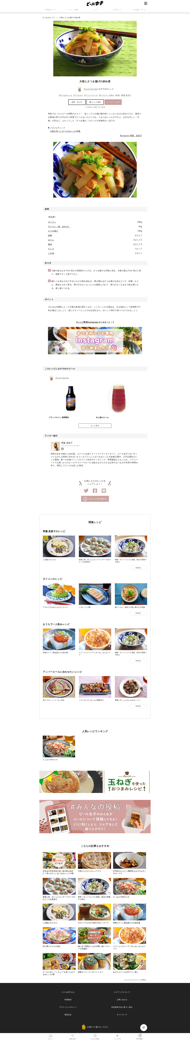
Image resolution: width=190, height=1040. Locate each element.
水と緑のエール (102, 417)
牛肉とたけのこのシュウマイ (89, 871)
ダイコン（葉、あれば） (59, 226)
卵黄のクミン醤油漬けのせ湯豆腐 (55, 653)
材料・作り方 (77, 102)
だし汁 (51, 249)
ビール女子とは (68, 992)
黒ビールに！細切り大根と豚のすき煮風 (130, 607)
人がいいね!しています (95, 107)
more (138, 568)
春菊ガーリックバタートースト (90, 972)
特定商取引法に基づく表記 (121, 1007)
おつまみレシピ (49, 18)
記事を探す (73, 1034)
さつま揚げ (53, 231)
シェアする (117, 1034)
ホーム (50, 1034)
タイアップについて (122, 992)
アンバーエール (90, 89)
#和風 (117, 95)
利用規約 (68, 1000)
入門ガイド (117, 10)
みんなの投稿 (95, 1034)
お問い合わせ (122, 1000)
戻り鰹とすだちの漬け (52, 946)
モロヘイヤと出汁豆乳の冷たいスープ (93, 923)
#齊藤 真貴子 (126, 95)
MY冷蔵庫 (139, 1034)
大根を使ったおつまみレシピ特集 (65, 131)
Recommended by (132, 980)
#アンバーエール (91, 95)
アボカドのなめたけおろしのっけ (55, 607)
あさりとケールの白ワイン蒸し (125, 972)
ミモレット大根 (85, 607)
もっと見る (95, 426)
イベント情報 (72, 10)
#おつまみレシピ (65, 95)
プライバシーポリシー (68, 1007)
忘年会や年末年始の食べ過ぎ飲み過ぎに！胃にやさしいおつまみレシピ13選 (58, 872)
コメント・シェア (113, 102)
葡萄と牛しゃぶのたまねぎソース (127, 700)
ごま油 (51, 253)
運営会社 (68, 1015)
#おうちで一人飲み (106, 95)
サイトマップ (122, 1015)
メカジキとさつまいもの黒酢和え (91, 700)
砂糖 (50, 235)
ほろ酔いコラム (139, 10)
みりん (51, 240)
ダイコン (52, 222)
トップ (95, 10)
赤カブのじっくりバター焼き (54, 700)
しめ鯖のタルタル (49, 560)
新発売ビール (50, 10)
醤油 (50, 244)
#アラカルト (78, 95)
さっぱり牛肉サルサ (50, 760)
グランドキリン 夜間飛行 (59, 417)
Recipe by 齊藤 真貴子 (131, 136)
